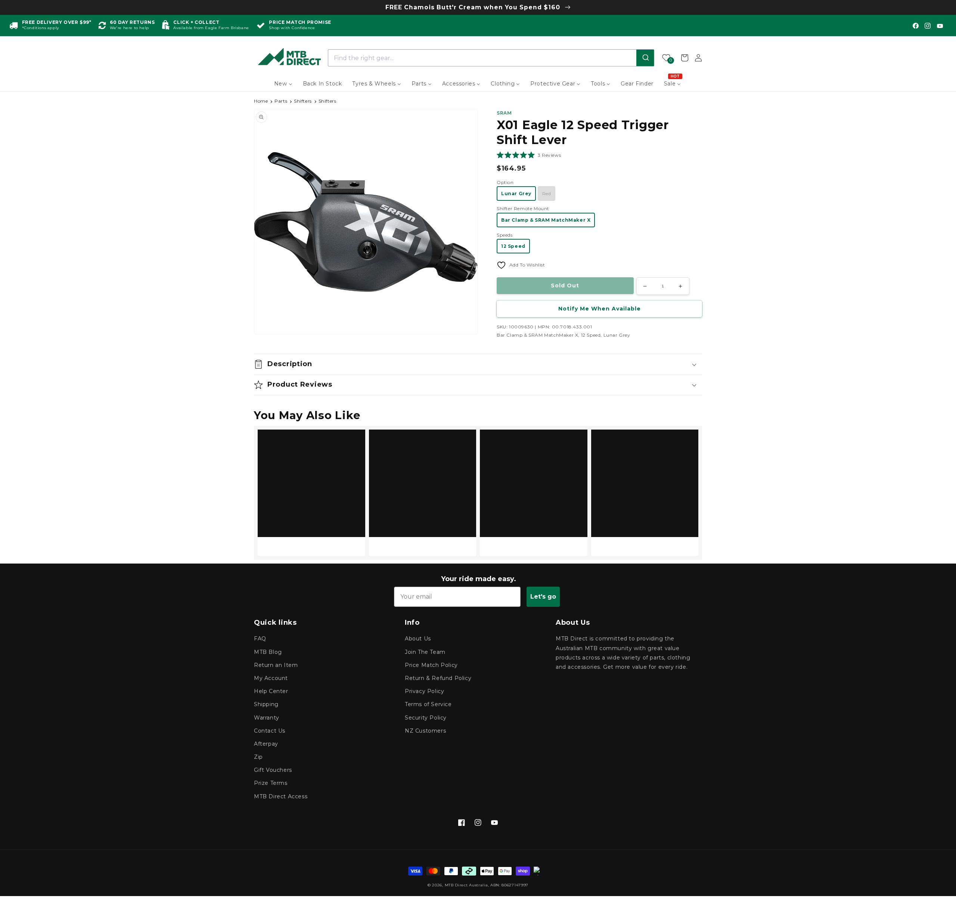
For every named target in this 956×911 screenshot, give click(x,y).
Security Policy (426, 717)
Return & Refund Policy (438, 678)
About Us (418, 638)
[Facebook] (915, 26)
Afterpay (266, 743)
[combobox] (491, 57)
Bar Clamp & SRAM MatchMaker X (545, 220)
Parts (280, 101)
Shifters (303, 101)
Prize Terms (271, 783)
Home (261, 101)
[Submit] (645, 58)
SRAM (504, 113)
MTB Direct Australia (466, 885)
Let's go (543, 596)
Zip (258, 757)
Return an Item (276, 665)
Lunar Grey (516, 193)
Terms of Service (428, 704)
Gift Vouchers (273, 770)
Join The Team (425, 652)
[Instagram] (927, 26)
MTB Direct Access (280, 796)
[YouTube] (940, 26)
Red (546, 193)
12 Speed (513, 246)
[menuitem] (283, 83)
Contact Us (269, 730)
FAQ (260, 638)
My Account (271, 678)
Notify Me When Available (599, 308)
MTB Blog (268, 652)
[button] (529, 155)
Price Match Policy (431, 665)
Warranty (266, 717)
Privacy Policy (424, 691)
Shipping (266, 704)
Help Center (271, 691)
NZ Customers (425, 730)
